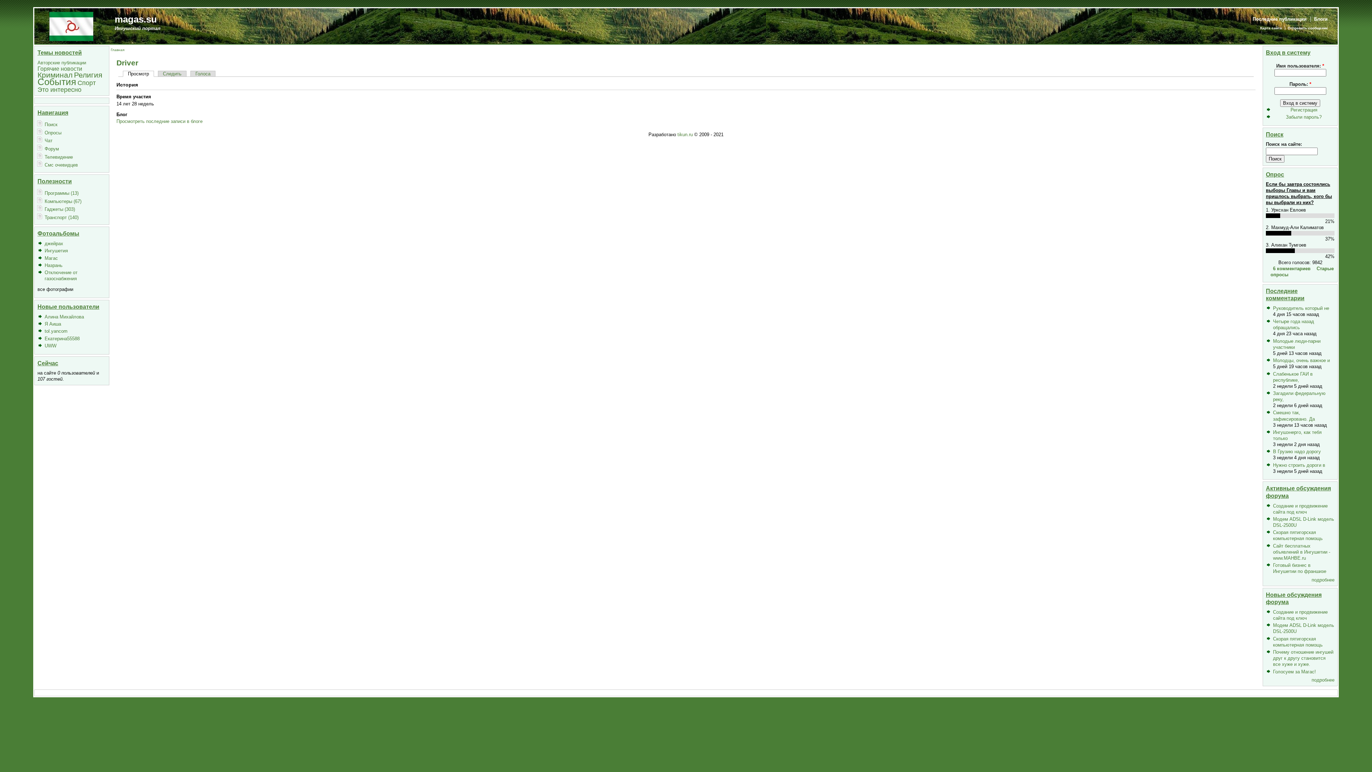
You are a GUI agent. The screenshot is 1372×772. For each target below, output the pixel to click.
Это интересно (59, 89)
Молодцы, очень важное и (1301, 360)
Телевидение (59, 157)
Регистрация (1304, 110)
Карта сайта (1271, 28)
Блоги (1321, 19)
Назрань (54, 265)
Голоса (202, 73)
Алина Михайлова (64, 317)
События (57, 81)
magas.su (136, 19)
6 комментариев (1292, 268)
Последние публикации (1280, 19)
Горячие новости (60, 69)
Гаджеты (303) (60, 209)
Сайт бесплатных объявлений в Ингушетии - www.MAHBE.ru (1301, 552)
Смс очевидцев (61, 165)
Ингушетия (56, 250)
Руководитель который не (1301, 308)
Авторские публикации (62, 62)
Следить (172, 73)
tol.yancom (56, 331)
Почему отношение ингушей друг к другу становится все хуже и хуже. (1303, 658)
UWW (50, 345)
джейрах (54, 243)
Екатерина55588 (62, 338)
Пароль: (1300, 84)
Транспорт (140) (62, 217)
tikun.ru (685, 134)
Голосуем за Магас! (1294, 671)
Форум (52, 149)
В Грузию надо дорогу (1297, 451)
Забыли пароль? (1304, 117)
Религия (88, 75)
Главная (117, 50)
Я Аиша (53, 324)
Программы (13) (62, 193)
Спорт (87, 82)
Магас (51, 258)
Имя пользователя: (1300, 66)
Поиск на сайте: (1284, 144)
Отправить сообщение (1308, 28)
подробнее (1323, 580)
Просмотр (138, 73)
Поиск (51, 124)
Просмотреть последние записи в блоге (159, 121)
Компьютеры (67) (63, 201)
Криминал (55, 75)
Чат (49, 140)
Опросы (53, 132)
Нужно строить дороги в (1299, 465)
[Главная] (71, 26)
